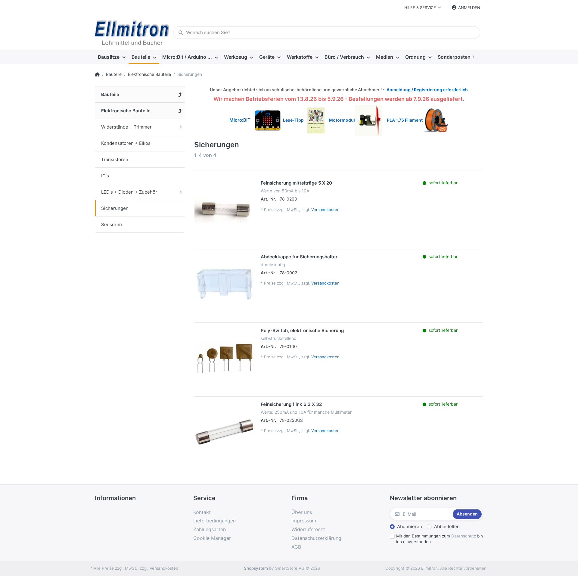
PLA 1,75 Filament (405, 120)
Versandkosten (325, 209)
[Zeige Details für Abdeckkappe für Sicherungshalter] (224, 284)
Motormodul (340, 120)
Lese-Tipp (295, 120)
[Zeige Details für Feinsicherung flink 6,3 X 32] (224, 431)
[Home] (97, 74)
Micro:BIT (239, 120)
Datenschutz (463, 536)
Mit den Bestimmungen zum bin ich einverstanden (439, 539)
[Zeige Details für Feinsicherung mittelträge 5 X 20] (224, 210)
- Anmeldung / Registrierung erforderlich (425, 89)
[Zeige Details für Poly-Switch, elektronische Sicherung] (224, 358)
